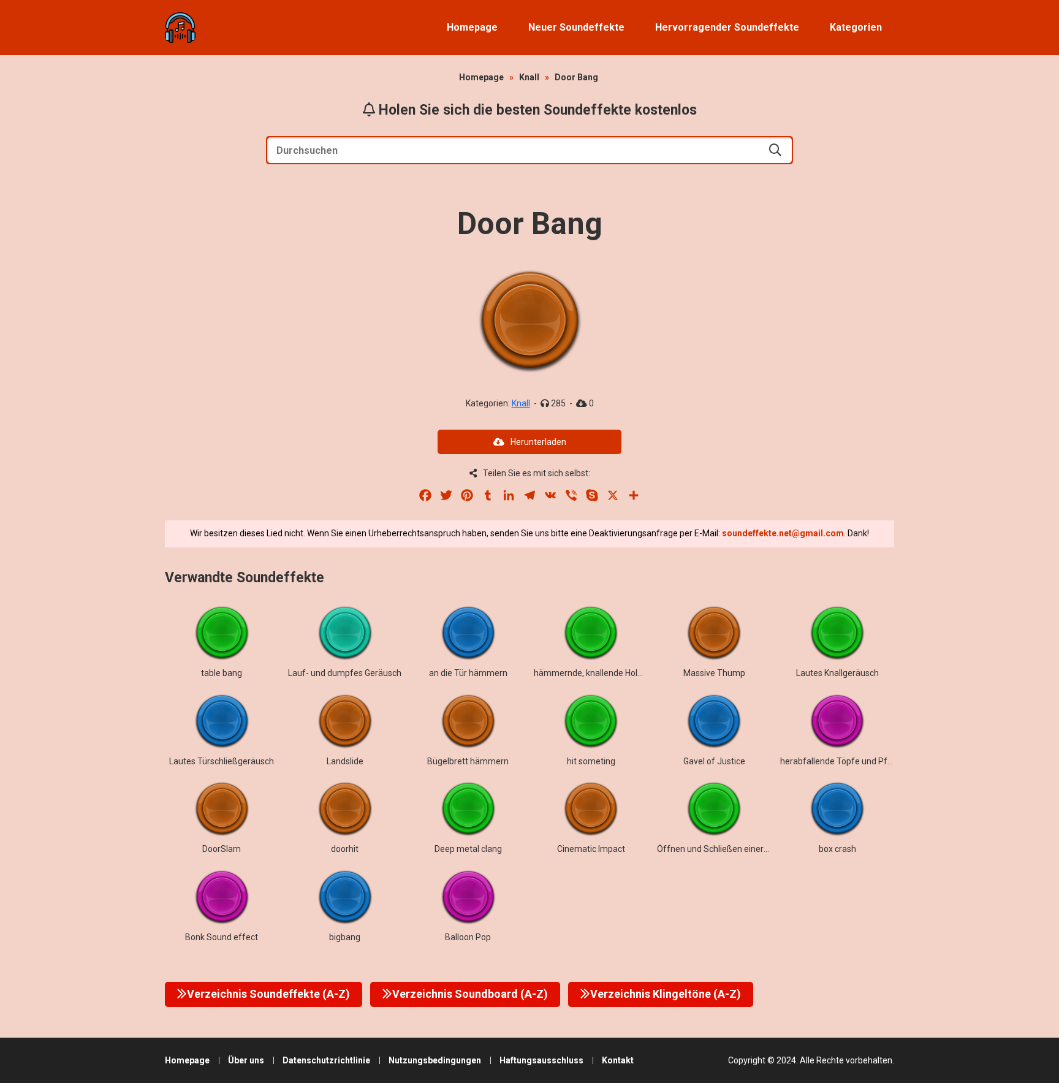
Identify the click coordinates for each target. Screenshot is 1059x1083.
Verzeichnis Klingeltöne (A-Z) (665, 993)
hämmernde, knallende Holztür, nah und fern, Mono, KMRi (644, 673)
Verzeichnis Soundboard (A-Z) (470, 993)
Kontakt (618, 1060)
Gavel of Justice (714, 761)
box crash (837, 849)
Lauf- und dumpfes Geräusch (344, 673)
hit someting (591, 761)
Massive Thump (714, 673)
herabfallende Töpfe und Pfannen (846, 761)
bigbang (344, 937)
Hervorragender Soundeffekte (727, 27)
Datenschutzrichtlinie (326, 1060)
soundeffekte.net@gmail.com (783, 533)
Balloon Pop (468, 937)
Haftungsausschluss (541, 1060)
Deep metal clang (468, 849)
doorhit (345, 849)
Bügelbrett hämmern (468, 761)
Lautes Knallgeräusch (837, 673)
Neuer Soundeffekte (576, 27)
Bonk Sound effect (221, 937)
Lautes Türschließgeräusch (221, 761)
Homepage (472, 27)
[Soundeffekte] (180, 27)
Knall (529, 77)
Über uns (246, 1060)
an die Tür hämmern (468, 673)
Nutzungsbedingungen (435, 1060)
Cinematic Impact (591, 849)
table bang (221, 673)
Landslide (345, 761)
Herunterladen (538, 442)
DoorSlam (221, 849)
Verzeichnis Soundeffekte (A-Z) (268, 993)
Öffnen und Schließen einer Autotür (726, 849)
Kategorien (856, 27)
